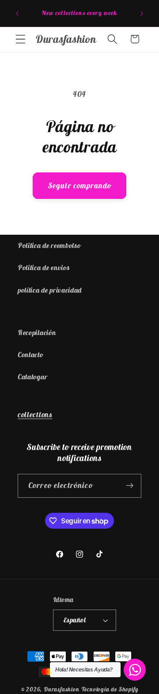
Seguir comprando (79, 186)
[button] (20, 39)
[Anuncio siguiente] (141, 13)
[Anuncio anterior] (17, 13)
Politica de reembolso (49, 245)
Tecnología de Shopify (109, 689)
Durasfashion (62, 689)
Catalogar (32, 376)
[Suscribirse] (129, 486)
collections (35, 414)
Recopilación (37, 332)
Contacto (30, 354)
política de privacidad (50, 290)
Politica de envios (43, 267)
